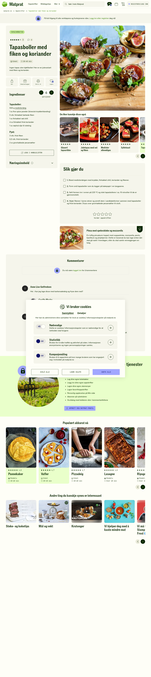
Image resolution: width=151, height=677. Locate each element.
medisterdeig (20, 108)
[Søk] (66, 4)
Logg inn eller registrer (99, 18)
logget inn (77, 270)
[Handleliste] (123, 4)
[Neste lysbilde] (143, 156)
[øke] (51, 92)
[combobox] (84, 4)
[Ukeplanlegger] (116, 4)
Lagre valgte (75, 372)
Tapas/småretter (17, 32)
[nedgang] (41, 92)
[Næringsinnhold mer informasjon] (32, 163)
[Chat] (109, 4)
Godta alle (106, 372)
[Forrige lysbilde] (138, 156)
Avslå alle (45, 372)
